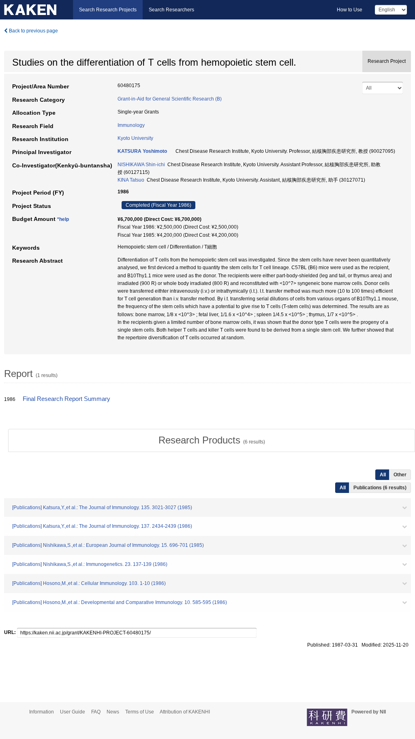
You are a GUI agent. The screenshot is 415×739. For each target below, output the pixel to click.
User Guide (72, 712)
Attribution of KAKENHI (185, 712)
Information (41, 712)
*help (63, 219)
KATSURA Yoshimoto (142, 151)
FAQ (96, 712)
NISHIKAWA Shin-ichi (141, 164)
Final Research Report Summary (66, 399)
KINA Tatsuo (131, 180)
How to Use (349, 10)
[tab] (211, 440)
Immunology (131, 125)
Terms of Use (139, 712)
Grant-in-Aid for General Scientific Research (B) (170, 99)
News (113, 712)
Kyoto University (135, 138)
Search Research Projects (108, 10)
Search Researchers (171, 10)
